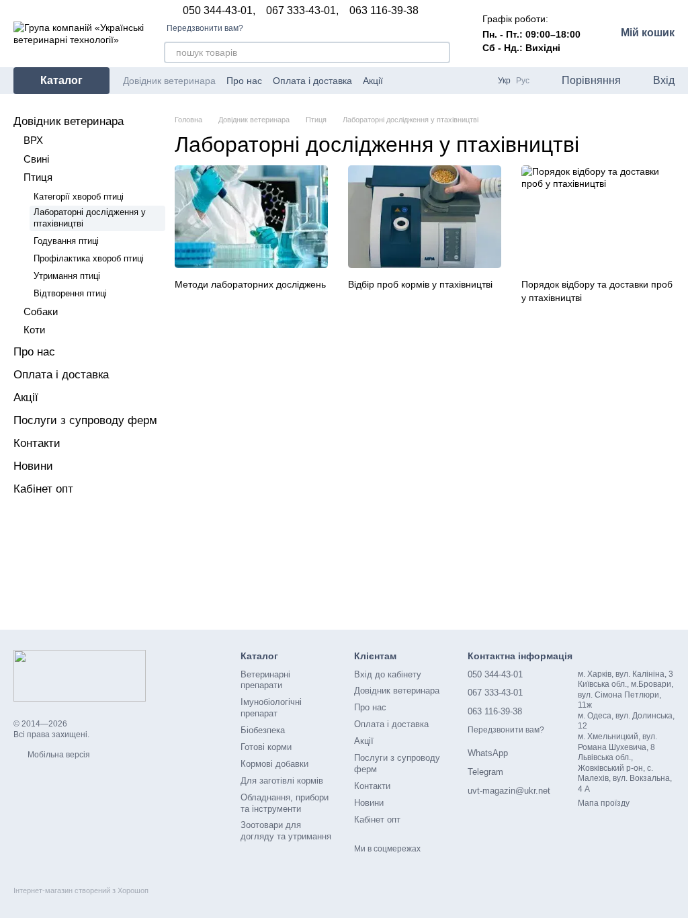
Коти (34, 329)
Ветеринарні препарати (265, 680)
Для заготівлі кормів (282, 781)
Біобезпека (263, 730)
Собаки (41, 311)
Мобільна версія (58, 754)
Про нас (244, 80)
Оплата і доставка (312, 80)
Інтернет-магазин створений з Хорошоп (80, 890)
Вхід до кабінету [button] (387, 674)
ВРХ (33, 140)
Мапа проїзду (604, 803)
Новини (33, 466)
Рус (522, 81)
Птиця (38, 177)
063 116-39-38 (384, 10)
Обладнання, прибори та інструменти (285, 803)
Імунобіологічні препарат (271, 707)
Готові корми (266, 747)
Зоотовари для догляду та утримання (286, 830)
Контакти (36, 443)
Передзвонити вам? (205, 28)
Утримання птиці (67, 276)
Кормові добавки (274, 764)
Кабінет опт (43, 489)
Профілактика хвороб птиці (89, 258)
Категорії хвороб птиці (79, 197)
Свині (36, 159)
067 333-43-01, (302, 10)
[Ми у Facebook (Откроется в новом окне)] (444, 80)
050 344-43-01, (219, 10)
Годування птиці (66, 241)
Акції (373, 80)
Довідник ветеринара (169, 80)
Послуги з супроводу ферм (85, 420)
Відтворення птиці (70, 293)
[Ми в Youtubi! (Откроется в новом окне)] (460, 80)
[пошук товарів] (439, 52)
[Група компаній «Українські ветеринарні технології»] (79, 675)
